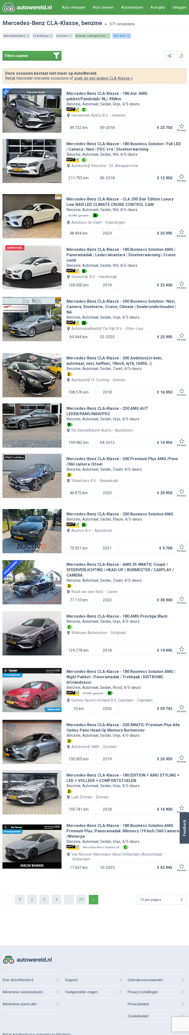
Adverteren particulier (19, 1004)
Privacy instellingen (143, 992)
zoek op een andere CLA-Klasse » (103, 78)
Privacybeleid (138, 1004)
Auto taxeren (103, 7)
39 (81, 899)
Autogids (158, 7)
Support (71, 980)
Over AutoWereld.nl (17, 980)
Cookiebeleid (138, 1016)
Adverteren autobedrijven (22, 992)
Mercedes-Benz (23, 23)
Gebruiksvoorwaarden (145, 980)
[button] (184, 828)
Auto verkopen (73, 7)
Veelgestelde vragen (81, 992)
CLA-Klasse (62, 23)
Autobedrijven (132, 7)
